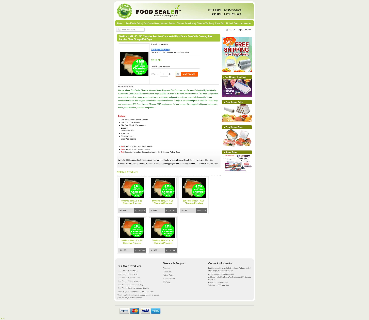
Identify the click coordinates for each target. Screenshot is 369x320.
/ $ (232, 30)
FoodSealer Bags (151, 23)
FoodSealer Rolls (134, 23)
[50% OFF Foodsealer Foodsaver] (184, 18)
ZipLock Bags (232, 23)
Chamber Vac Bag (205, 23)
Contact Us (167, 272)
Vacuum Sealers (168, 23)
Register (247, 30)
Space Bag (219, 23)
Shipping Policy (169, 278)
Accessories (245, 23)
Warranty (166, 282)
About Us (166, 268)
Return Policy (168, 275)
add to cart (189, 74)
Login (240, 30)
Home (119, 23)
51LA (2, 319)
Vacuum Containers (186, 23)
